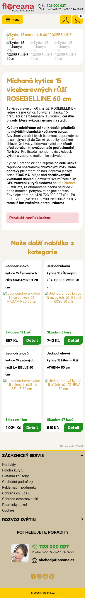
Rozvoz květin (19, 519)
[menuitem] (17, 51)
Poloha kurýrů (13, 470)
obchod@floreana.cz (56, 559)
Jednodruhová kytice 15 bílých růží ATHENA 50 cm (62, 360)
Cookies (8, 510)
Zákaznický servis (23, 455)
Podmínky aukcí (14, 505)
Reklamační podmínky (19, 487)
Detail (32, 340)
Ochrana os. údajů (16, 493)
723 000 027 (56, 5)
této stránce (67, 183)
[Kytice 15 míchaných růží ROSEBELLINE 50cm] (42, 37)
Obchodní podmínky (17, 482)
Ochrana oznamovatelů (20, 499)
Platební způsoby (15, 476)
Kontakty (9, 465)
